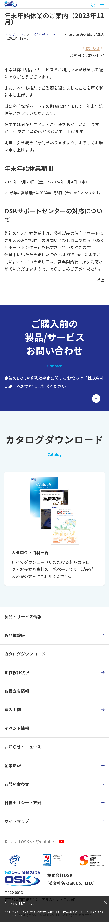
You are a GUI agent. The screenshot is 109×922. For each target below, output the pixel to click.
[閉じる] (106, 902)
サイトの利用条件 (89, 911)
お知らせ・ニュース (47, 34)
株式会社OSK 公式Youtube (29, 841)
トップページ (15, 34)
